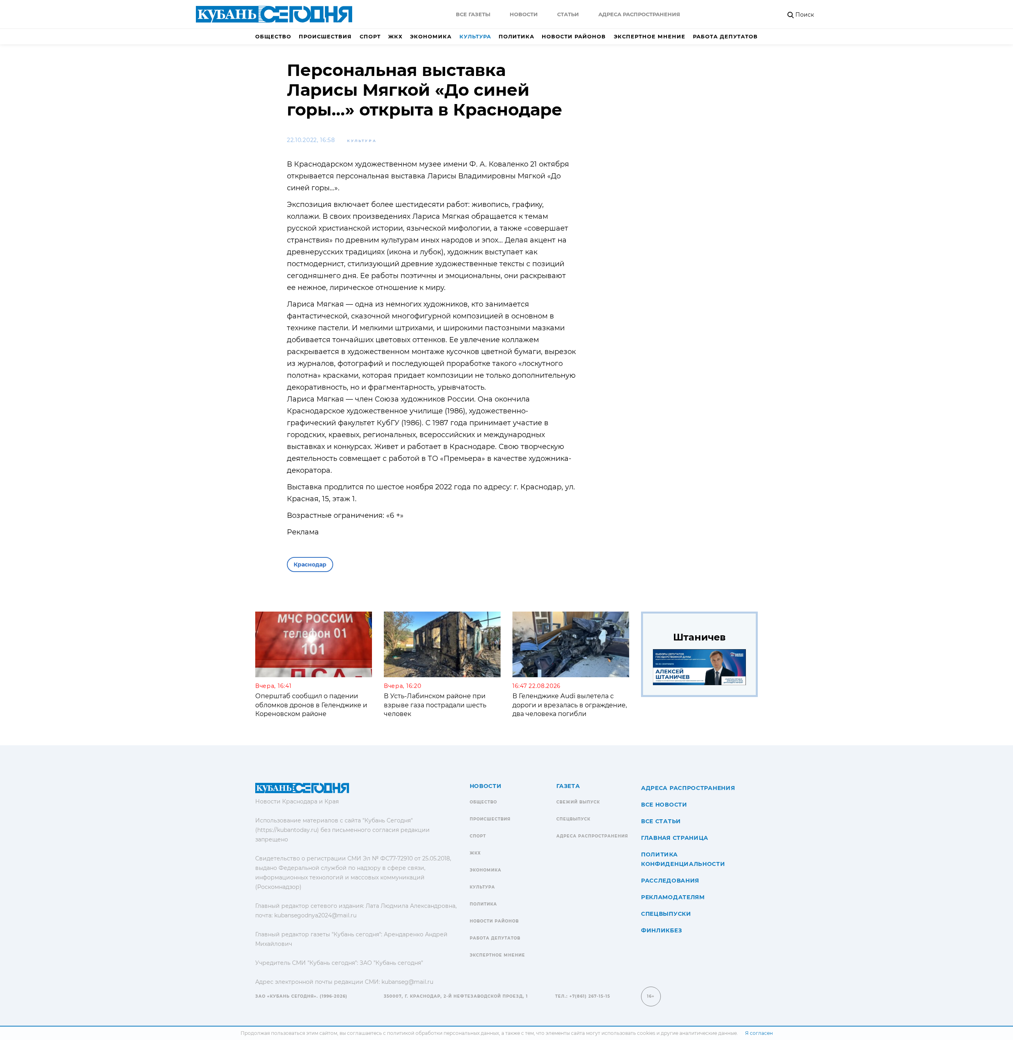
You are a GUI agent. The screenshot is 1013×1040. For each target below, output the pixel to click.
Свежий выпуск (578, 802)
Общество (273, 36)
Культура (475, 36)
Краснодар (310, 564)
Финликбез (661, 930)
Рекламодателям (673, 897)
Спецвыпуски (666, 913)
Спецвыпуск (573, 819)
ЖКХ (395, 36)
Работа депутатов (725, 36)
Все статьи (661, 821)
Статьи (568, 14)
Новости (524, 14)
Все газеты (473, 14)
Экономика (430, 36)
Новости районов (574, 36)
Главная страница (674, 837)
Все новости (664, 804)
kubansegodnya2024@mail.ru (315, 915)
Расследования (670, 880)
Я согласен (759, 1033)
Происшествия (325, 36)
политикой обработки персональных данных (443, 1033)
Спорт (370, 36)
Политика (516, 36)
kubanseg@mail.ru (407, 981)
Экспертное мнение (649, 36)
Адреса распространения (639, 14)
